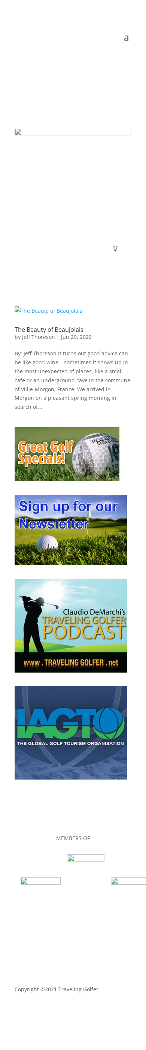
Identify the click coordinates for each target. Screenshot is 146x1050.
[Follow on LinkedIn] (95, 59)
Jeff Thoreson (38, 336)
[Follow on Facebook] (66, 59)
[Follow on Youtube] (110, 59)
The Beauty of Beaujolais (49, 329)
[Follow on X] (80, 59)
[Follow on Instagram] (125, 59)
